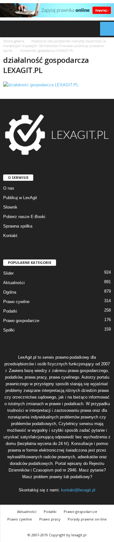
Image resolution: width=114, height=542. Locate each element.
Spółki (9, 330)
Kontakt (10, 235)
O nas (8, 188)
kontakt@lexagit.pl (78, 490)
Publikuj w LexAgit (20, 197)
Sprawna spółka (17, 226)
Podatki (10, 311)
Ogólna (9, 292)
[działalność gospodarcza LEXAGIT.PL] (57, 85)
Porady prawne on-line (87, 519)
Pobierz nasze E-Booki (24, 216)
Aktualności (14, 282)
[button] (104, 29)
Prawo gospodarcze (21, 320)
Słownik (10, 207)
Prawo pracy (49, 519)
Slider (8, 273)
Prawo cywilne (16, 301)
